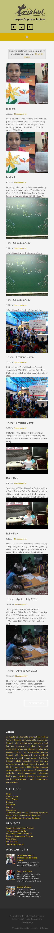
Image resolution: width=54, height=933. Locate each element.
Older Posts (36, 703)
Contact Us (11, 810)
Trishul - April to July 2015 (21, 599)
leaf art (10, 108)
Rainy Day (12, 478)
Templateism (27, 922)
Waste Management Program (19, 833)
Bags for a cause (24, 871)
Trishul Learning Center (16, 831)
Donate (9, 802)
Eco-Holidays (11, 841)
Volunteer (10, 804)
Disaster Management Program (19, 836)
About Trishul (12, 796)
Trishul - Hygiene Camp (20, 356)
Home (8, 794)
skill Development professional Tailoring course (27, 857)
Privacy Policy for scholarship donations (23, 815)
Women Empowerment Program (20, 828)
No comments (20, 114)
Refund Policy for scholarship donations (23, 818)
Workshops (11, 839)
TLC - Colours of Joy (18, 242)
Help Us (9, 807)
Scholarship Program (15, 844)
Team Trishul (11, 799)
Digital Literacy (24, 887)
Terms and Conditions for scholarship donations (27, 812)
